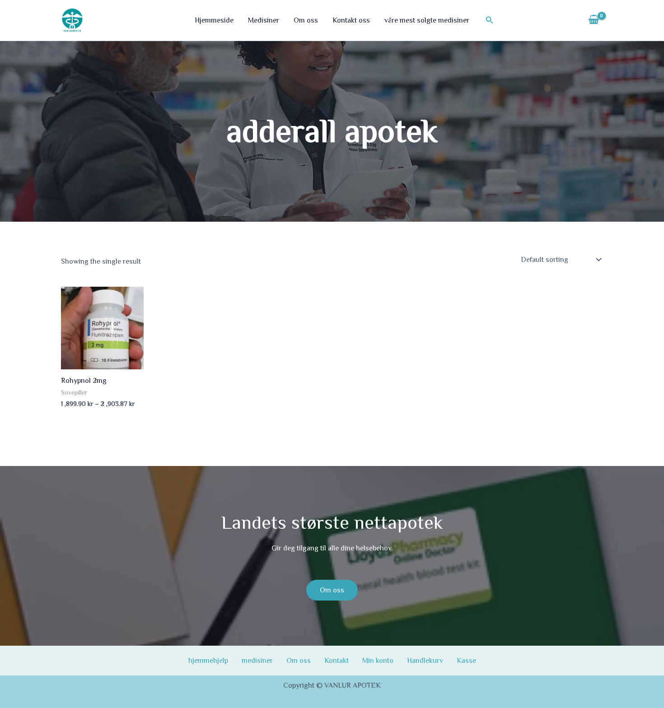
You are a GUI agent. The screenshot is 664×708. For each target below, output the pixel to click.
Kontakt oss (351, 20)
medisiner (257, 661)
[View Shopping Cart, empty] (593, 20)
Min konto (377, 661)
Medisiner (263, 20)
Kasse (466, 661)
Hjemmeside (214, 20)
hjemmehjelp (208, 661)
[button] (490, 20)
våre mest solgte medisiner (426, 20)
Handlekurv (425, 661)
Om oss (306, 20)
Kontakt (336, 661)
